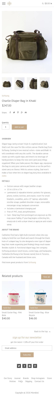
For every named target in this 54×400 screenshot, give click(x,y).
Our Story (8, 378)
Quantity (5, 122)
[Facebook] (24, 366)
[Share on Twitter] (14, 112)
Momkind (34, 392)
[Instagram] (30, 366)
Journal (17, 378)
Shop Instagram (38, 378)
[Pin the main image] (18, 112)
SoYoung (5, 95)
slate (4, 175)
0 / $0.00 (46, 3)
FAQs (20, 381)
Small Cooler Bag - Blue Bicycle (39, 313)
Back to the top (41, 331)
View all (46, 277)
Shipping (28, 381)
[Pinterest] (35, 366)
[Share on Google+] (22, 112)
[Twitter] (19, 366)
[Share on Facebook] (10, 112)
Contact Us (39, 381)
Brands (26, 378)
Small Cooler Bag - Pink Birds (12, 313)
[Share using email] (25, 112)
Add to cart (19, 127)
